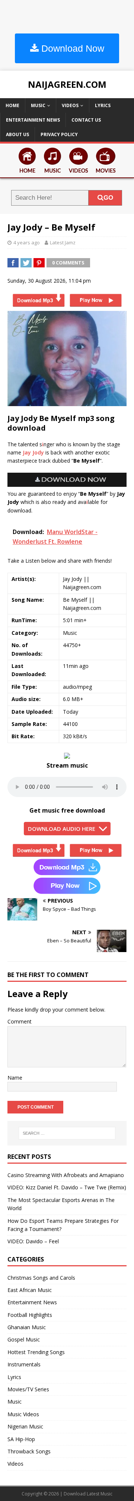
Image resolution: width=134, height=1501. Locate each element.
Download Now (71, 48)
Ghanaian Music (26, 1327)
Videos (70, 105)
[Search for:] (67, 1133)
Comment (19, 1021)
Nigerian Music (25, 1426)
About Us (17, 134)
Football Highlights (29, 1314)
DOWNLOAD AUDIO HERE (61, 828)
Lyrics (103, 105)
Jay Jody (33, 452)
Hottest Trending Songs (36, 1352)
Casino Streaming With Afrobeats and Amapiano (65, 1175)
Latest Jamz (63, 242)
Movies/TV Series (28, 1389)
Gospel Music (23, 1339)
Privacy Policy (59, 134)
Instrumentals (24, 1364)
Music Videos (23, 1414)
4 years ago (26, 242)
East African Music (29, 1289)
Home (12, 105)
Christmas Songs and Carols (41, 1277)
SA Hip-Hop (21, 1439)
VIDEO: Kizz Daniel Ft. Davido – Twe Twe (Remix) (66, 1187)
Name (14, 1077)
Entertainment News (33, 120)
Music (38, 105)
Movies (106, 171)
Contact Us (86, 120)
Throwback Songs (29, 1451)
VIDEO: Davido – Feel (33, 1241)
